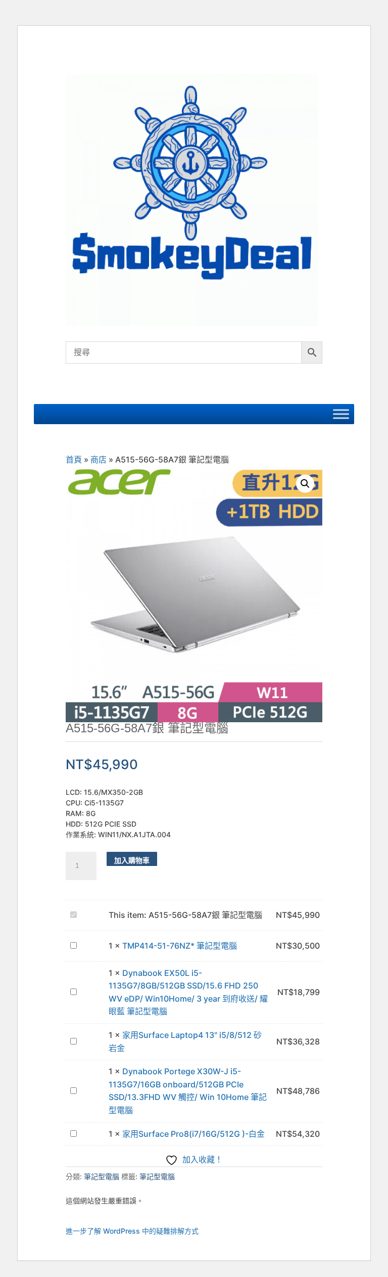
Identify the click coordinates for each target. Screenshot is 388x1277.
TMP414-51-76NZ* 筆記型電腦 (179, 946)
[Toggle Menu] (341, 414)
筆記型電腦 (101, 1176)
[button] (305, 484)
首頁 (74, 459)
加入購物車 (132, 860)
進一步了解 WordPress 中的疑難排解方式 (132, 1231)
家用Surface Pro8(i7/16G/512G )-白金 (193, 1134)
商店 (98, 459)
